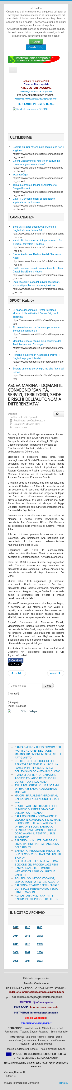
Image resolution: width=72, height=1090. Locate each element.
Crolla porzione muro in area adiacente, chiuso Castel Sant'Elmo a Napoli (38, 269)
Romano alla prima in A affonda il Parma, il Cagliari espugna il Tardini (36, 356)
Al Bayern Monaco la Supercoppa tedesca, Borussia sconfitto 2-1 (36, 328)
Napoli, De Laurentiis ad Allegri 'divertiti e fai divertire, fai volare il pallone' (37, 242)
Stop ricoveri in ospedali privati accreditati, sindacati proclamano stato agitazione (36, 283)
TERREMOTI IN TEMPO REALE (36, 104)
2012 (40, 935)
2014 (15, 935)
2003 (40, 960)
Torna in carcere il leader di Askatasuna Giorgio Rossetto (35, 186)
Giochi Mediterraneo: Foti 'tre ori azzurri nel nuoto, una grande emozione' (36, 162)
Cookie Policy (36, 47)
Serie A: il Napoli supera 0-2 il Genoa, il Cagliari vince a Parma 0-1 (34, 228)
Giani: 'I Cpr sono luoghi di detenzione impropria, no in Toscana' (34, 200)
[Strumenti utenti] (59, 414)
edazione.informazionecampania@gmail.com (36, 98)
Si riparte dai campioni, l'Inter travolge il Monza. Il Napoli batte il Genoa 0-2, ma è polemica (35, 313)
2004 (27, 960)
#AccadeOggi (20, 174)
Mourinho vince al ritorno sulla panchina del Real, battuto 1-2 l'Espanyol (37, 342)
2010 (27, 944)
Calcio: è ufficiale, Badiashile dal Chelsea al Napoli (37, 255)
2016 (27, 927)
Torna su (63, 1082)
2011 (15, 944)
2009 (40, 944)
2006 (40, 952)
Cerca (48, 685)
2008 (15, 952)
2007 (27, 952)
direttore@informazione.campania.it (36, 91)
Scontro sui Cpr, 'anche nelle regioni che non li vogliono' (38, 148)
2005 (15, 960)
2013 (27, 935)
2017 (15, 927)
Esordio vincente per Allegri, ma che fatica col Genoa (38, 370)
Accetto (36, 42)
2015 (39, 927)
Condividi (15, 660)
